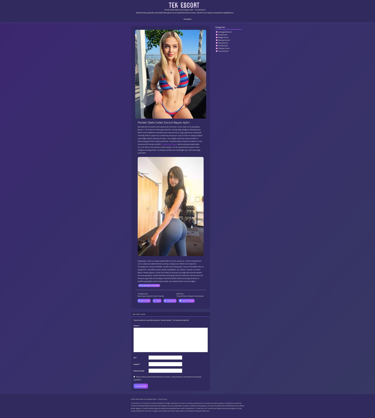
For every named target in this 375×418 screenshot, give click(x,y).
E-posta (137, 364)
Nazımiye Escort (224, 40)
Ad (135, 358)
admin (158, 301)
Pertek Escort (171, 301)
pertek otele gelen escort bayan (149, 285)
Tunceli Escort (223, 51)
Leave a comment (188, 301)
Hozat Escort (223, 35)
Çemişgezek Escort (225, 32)
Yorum (137, 326)
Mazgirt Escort (223, 37)
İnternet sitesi (139, 371)
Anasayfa (187, 19)
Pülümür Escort (224, 48)
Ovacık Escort (223, 43)
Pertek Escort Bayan (169, 144)
